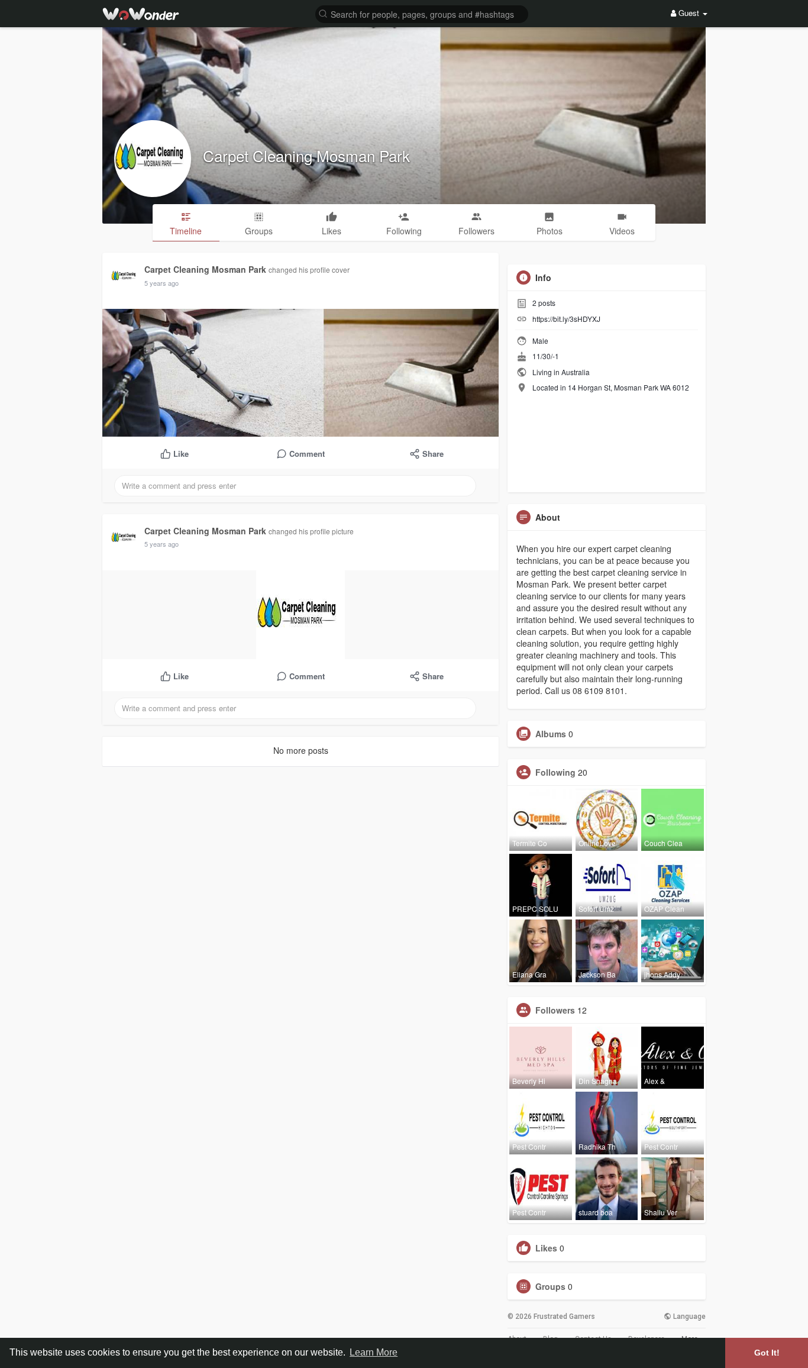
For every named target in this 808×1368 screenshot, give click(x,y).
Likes (546, 1248)
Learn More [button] (373, 1352)
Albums (550, 733)
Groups (550, 1286)
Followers (555, 1010)
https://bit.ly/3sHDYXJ (566, 319)
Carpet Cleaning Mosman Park (306, 155)
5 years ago (161, 283)
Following (555, 772)
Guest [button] (689, 12)
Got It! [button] (767, 1352)
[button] (421, 13)
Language (688, 1316)
